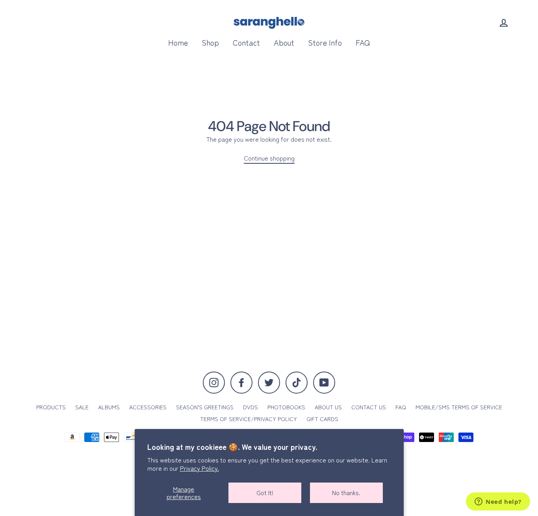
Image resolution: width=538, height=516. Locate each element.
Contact (246, 42)
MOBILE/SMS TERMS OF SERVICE (459, 407)
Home (178, 42)
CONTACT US (368, 407)
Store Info (325, 42)
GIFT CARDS (322, 419)
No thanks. (346, 492)
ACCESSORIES (148, 407)
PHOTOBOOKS (286, 407)
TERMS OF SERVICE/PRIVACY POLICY (248, 419)
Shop (210, 42)
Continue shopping (269, 158)
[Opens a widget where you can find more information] (498, 502)
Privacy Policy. (199, 468)
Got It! (264, 492)
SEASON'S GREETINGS (205, 407)
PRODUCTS (51, 407)
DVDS (250, 407)
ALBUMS (109, 407)
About (284, 42)
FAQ (363, 42)
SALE (82, 407)
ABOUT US (328, 407)
